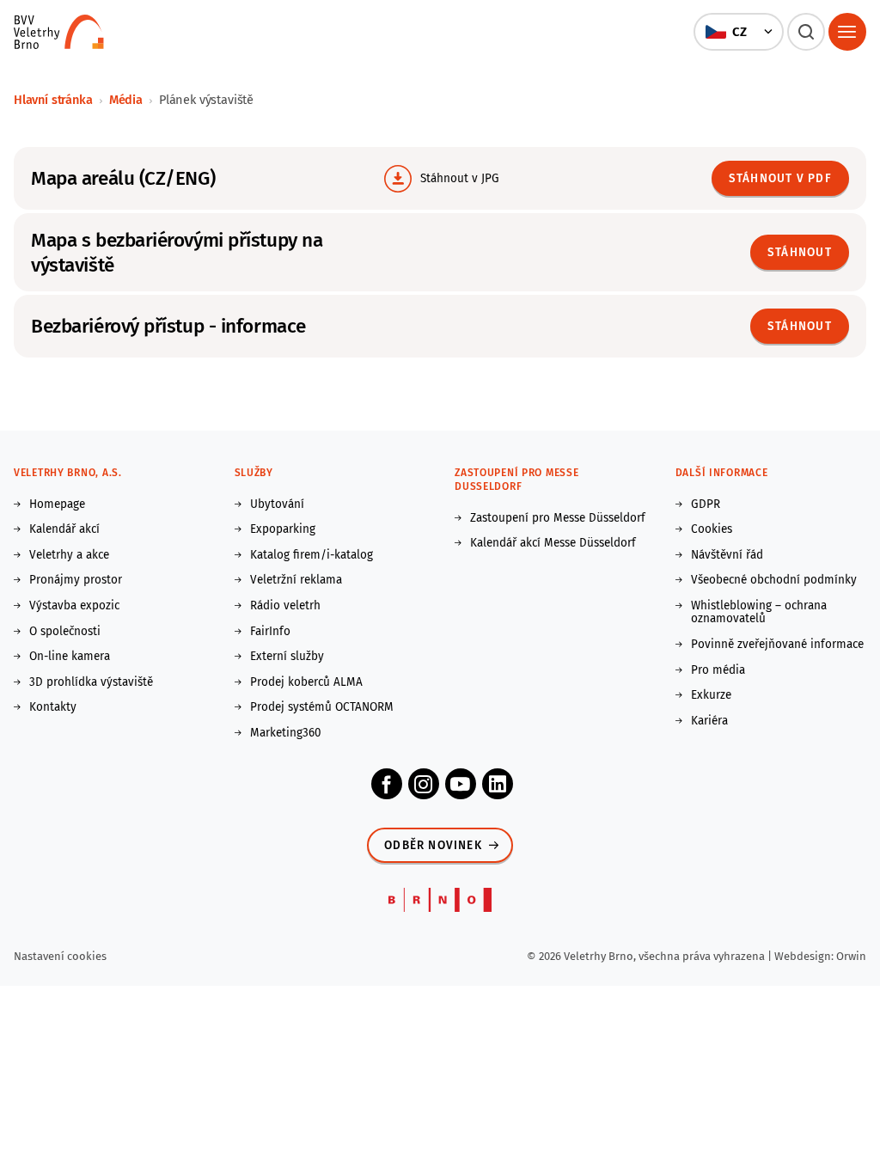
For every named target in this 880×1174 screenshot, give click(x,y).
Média (126, 99)
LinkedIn (497, 783)
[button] (738, 32)
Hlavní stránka (53, 99)
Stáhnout (799, 252)
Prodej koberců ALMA (306, 682)
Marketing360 (285, 733)
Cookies (711, 529)
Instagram (423, 783)
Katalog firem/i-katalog (311, 555)
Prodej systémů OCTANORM (322, 707)
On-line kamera (69, 656)
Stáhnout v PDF (780, 178)
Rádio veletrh (285, 606)
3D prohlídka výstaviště (91, 682)
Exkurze (711, 695)
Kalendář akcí (64, 529)
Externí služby (287, 656)
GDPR (705, 504)
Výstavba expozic (74, 606)
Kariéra (709, 721)
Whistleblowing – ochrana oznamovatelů (759, 612)
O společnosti (65, 632)
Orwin (851, 956)
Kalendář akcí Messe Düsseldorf (553, 543)
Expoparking (282, 529)
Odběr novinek (433, 845)
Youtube (460, 783)
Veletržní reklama (296, 580)
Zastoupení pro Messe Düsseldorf (557, 518)
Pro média (718, 670)
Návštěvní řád (727, 555)
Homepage (57, 504)
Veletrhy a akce (69, 555)
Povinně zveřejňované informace (777, 644)
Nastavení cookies (60, 956)
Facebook (386, 783)
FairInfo (270, 632)
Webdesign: (805, 956)
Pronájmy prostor (75, 580)
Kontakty (52, 707)
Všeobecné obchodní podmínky (774, 580)
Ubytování (277, 504)
